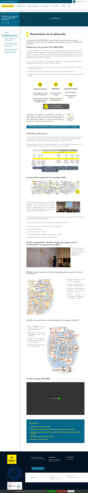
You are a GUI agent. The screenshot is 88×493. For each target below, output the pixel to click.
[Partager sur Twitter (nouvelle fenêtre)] (4, 22)
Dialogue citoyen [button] (21, 6)
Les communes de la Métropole (8, 1)
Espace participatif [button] (33, 6)
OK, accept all (52, 491)
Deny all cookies (62, 491)
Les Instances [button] (55, 6)
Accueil (7, 10)
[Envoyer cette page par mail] (8, 22)
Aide (69, 6)
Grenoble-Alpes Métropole (55, 18)
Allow (59, 398)
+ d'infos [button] (63, 6)
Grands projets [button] (45, 6)
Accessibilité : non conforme (73, 477)
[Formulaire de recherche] (85, 1)
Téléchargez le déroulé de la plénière (40, 426)
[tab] (10, 32)
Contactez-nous (39, 468)
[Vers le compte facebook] (32, 477)
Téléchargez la (39, 439)
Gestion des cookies (53, 477)
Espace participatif (14, 10)
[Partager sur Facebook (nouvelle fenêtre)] (2, 22)
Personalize (71, 491)
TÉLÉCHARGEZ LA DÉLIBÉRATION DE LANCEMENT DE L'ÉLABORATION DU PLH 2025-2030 (53, 126)
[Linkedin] (34, 477)
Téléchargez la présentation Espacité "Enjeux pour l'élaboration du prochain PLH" (52, 429)
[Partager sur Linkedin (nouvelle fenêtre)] (6, 22)
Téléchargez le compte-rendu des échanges (41, 436)
